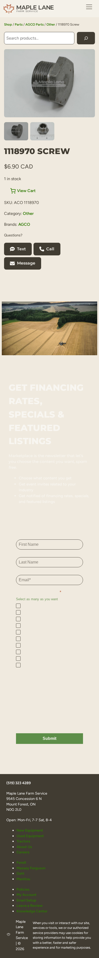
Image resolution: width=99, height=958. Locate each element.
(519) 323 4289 (18, 783)
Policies (22, 889)
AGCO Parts (34, 24)
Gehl (20, 873)
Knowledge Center (31, 911)
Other (50, 24)
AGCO (24, 224)
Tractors (23, 841)
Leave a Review (29, 905)
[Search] (86, 38)
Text (21, 249)
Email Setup (26, 900)
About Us (24, 846)
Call (50, 249)
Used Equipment (30, 836)
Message (26, 263)
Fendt (21, 862)
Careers (22, 852)
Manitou (23, 879)
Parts (19, 24)
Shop (8, 24)
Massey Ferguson (30, 868)
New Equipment (29, 830)
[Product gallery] (49, 83)
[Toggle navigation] (89, 7)
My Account (26, 894)
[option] (42, 131)
